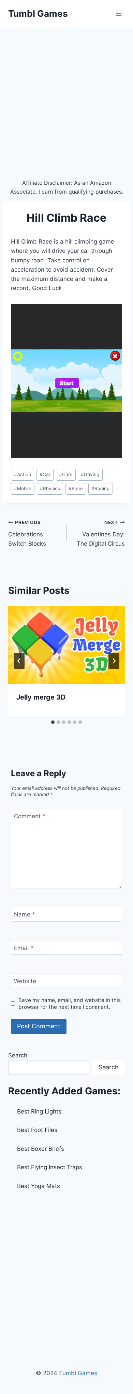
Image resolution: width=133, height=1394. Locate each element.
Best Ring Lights (39, 1111)
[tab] (53, 722)
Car (45, 474)
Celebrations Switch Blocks (27, 533)
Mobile (22, 488)
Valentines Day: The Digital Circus (101, 533)
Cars (65, 474)
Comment (29, 816)
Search (17, 1055)
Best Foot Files (37, 1129)
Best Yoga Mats (38, 1186)
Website (25, 981)
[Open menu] (118, 13)
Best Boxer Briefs (40, 1148)
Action (22, 474)
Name (24, 914)
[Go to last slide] (19, 661)
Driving (90, 474)
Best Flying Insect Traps (49, 1167)
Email (23, 947)
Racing (100, 488)
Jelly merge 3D (41, 697)
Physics (50, 488)
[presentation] (66, 645)
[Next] (113, 661)
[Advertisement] (66, 97)
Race (76, 488)
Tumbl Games (78, 1373)
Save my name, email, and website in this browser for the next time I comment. (69, 1003)
